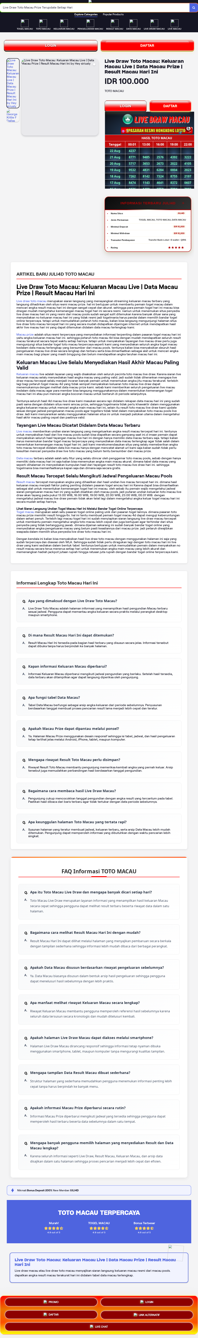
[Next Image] (95, 97)
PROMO (54, 1301)
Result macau (25, 482)
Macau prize (25, 334)
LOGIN (50, 45)
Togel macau (25, 512)
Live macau (24, 431)
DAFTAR (147, 45)
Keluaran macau (27, 374)
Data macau (24, 458)
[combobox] (95, 7)
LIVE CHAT (101, 1326)
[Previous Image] (24, 97)
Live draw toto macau (31, 301)
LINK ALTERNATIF (149, 1314)
